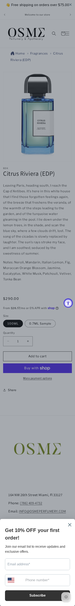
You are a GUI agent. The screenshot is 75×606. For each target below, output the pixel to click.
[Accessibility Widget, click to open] (68, 303)
